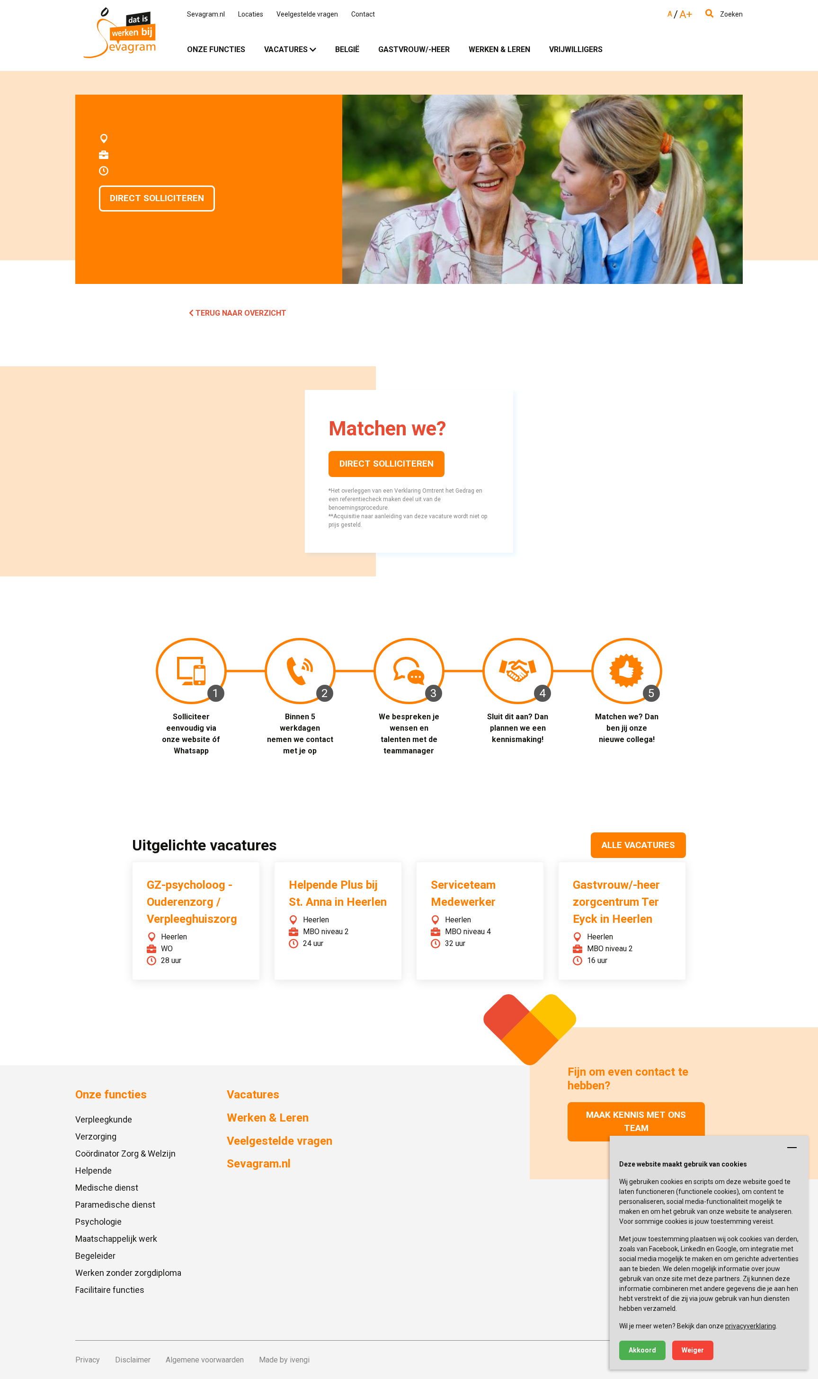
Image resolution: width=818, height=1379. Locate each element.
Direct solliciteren (157, 198)
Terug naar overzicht (240, 313)
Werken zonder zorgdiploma (128, 1273)
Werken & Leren (499, 49)
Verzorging (95, 1136)
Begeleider (95, 1256)
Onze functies (216, 49)
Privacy (87, 1359)
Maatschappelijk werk (116, 1239)
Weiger (693, 1350)
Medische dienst (106, 1188)
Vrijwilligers (576, 49)
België (347, 49)
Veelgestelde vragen (307, 14)
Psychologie (98, 1222)
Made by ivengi (284, 1359)
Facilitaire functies (109, 1290)
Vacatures (286, 49)
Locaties (250, 14)
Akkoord (642, 1350)
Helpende (93, 1171)
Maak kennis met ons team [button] (636, 1121)
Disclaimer (133, 1359)
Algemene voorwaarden (205, 1359)
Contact (363, 14)
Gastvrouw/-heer (414, 49)
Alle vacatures (638, 845)
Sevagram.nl (206, 14)
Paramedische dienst (115, 1205)
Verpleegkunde (103, 1119)
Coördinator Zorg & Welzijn (125, 1153)
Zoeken (731, 14)
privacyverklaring (750, 1326)
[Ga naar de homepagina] (119, 35)
